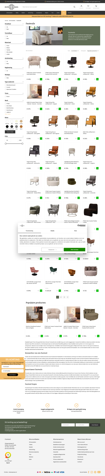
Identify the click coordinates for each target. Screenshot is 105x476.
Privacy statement (58, 459)
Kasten (23, 12)
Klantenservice (57, 442)
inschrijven (95, 425)
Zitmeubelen (9, 12)
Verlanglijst (88, 8)
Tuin (52, 12)
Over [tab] (75, 230)
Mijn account (81, 442)
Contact (79, 461)
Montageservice (81, 447)
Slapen (46, 12)
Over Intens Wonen (82, 444)
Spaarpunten (57, 457)
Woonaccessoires (34, 452)
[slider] (6, 144)
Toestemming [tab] (29, 230)
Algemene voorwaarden (59, 461)
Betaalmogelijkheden (59, 449)
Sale (64, 12)
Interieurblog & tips (82, 449)
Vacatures (80, 457)
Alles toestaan (74, 249)
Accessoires (39, 12)
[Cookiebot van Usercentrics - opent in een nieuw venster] (78, 225)
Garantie (55, 452)
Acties (58, 12)
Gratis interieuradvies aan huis (85, 452)
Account (81, 8)
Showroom (80, 459)
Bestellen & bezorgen (59, 444)
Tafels (17, 12)
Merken (70, 12)
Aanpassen (51, 249)
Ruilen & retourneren (58, 447)
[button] (26, 320)
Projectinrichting (81, 454)
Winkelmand (96, 8)
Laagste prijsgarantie (59, 454)
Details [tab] (52, 230)
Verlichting (30, 12)
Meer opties (7, 114)
